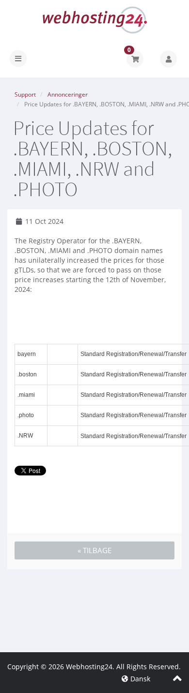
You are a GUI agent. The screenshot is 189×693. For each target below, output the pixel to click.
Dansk (139, 678)
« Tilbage (94, 550)
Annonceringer (67, 94)
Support (25, 94)
